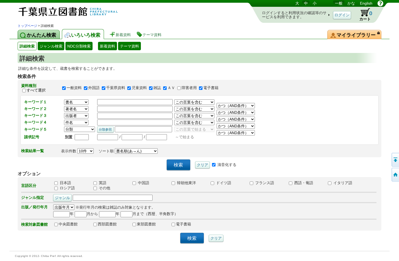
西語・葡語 (303, 183)
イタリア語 (342, 183)
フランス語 (264, 183)
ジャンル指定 (32, 197)
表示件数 (69, 151)
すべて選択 (36, 90)
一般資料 (74, 88)
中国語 (143, 183)
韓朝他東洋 (186, 183)
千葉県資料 (115, 88)
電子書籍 (210, 88)
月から (92, 214)
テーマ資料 (129, 46)
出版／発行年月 (34, 207)
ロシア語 (67, 188)
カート (363, 14)
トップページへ (395, 174)
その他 (104, 188)
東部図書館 (146, 224)
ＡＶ (171, 88)
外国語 (94, 88)
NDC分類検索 (79, 46)
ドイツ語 (223, 183)
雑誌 (157, 88)
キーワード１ (35, 102)
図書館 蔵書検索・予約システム (75, 11)
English (366, 3)
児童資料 (139, 88)
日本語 (65, 183)
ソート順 (107, 151)
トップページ (27, 26)
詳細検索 (27, 46)
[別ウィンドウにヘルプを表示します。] (380, 3)
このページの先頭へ (395, 159)
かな (351, 3)
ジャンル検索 (51, 46)
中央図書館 (68, 224)
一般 (339, 3)
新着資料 (107, 46)
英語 (102, 183)
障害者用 (189, 88)
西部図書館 (107, 224)
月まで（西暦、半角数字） (155, 214)
